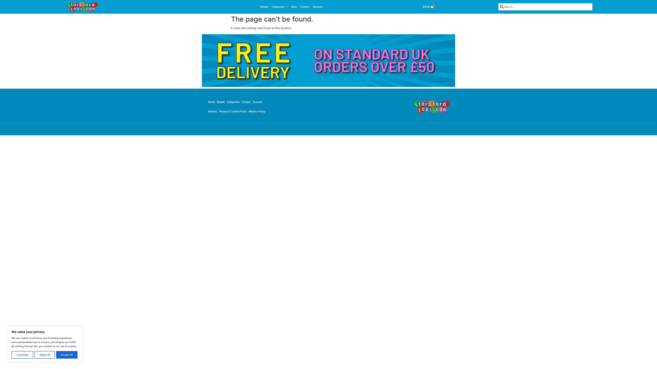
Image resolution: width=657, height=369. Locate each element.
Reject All (45, 354)
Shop (294, 6)
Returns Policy (257, 111)
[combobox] (545, 6)
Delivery (212, 111)
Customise (22, 354)
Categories (278, 6)
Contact (304, 6)
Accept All (67, 354)
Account (317, 6)
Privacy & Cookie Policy (233, 111)
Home (211, 102)
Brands (264, 6)
